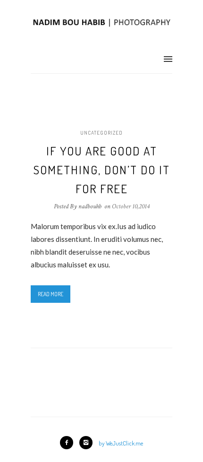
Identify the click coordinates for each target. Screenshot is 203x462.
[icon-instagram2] (88, 442)
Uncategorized (101, 132)
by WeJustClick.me (121, 443)
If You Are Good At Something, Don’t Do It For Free (102, 169)
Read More (50, 294)
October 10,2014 (131, 206)
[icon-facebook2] (69, 442)
